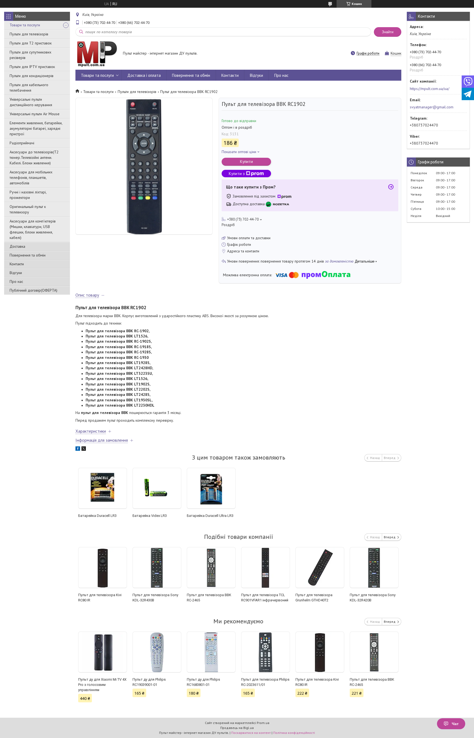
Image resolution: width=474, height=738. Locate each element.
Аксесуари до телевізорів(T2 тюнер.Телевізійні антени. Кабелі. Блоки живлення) (34, 157)
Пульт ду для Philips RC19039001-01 (149, 682)
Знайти (387, 32)
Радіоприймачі (22, 142)
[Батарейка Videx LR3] (157, 488)
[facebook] (77, 449)
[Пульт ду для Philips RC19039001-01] (157, 652)
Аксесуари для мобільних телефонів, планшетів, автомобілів (31, 177)
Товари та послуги (25, 24)
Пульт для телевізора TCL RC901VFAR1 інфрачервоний (264, 597)
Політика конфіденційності (294, 733)
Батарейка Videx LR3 (149, 516)
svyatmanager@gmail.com (431, 107)
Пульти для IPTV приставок (32, 66)
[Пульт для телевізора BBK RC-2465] (211, 567)
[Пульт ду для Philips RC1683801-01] (211, 652)
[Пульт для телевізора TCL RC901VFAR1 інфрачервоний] (265, 567)
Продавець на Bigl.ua (237, 728)
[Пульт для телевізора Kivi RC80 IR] (102, 567)
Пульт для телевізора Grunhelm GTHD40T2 (313, 597)
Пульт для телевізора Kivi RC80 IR (100, 597)
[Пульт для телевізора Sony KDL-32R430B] (157, 567)
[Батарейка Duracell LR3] (102, 488)
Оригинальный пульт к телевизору (28, 209)
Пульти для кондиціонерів (31, 75)
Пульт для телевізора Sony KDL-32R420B (373, 597)
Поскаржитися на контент (251, 733)
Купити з (237, 173)
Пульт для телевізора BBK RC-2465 (209, 597)
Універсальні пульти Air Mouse (35, 113)
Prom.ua (263, 723)
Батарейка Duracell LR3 (97, 516)
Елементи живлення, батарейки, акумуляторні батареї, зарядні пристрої (36, 128)
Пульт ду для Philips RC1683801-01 (203, 682)
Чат (455, 724)
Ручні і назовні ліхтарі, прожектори (28, 195)
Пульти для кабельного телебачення (29, 87)
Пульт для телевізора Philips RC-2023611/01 (265, 682)
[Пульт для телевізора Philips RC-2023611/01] (265, 652)
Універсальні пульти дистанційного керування (31, 102)
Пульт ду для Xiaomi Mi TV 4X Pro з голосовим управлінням (102, 684)
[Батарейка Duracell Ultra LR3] (211, 488)
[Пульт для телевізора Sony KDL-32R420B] (374, 567)
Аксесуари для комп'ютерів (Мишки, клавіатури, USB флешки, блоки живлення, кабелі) (33, 229)
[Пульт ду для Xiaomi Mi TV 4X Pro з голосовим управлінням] (102, 652)
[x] (83, 449)
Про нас (16, 281)
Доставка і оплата (144, 75)
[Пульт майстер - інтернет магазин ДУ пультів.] (96, 54)
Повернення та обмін (28, 255)
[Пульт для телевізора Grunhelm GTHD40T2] (320, 567)
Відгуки (16, 272)
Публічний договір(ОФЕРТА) (33, 290)
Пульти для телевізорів (29, 34)
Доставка (17, 246)
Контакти (17, 263)
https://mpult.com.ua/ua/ (429, 88)
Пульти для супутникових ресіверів (30, 55)
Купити (246, 161)
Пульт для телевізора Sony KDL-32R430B (155, 597)
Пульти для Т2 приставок (31, 43)
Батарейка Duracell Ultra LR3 (210, 516)
